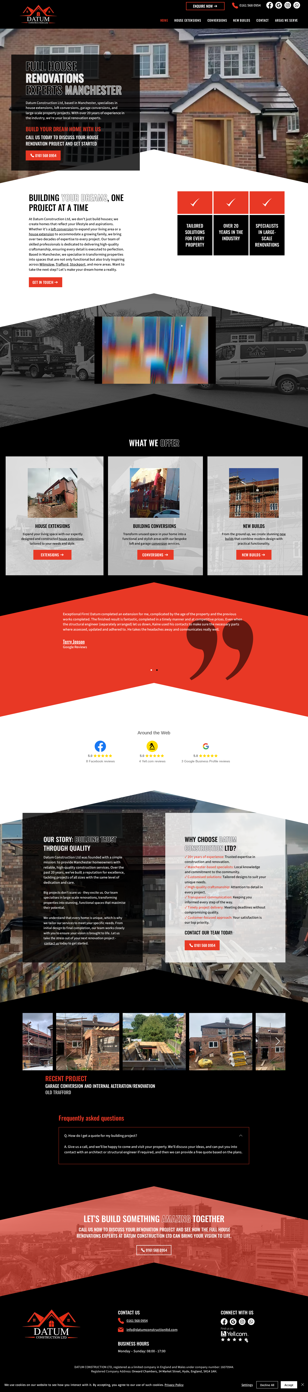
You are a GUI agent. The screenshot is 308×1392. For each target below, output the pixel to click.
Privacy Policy (174, 1385)
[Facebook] (269, 5)
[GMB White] (278, 5)
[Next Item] (277, 1041)
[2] (157, 670)
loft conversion (62, 229)
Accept (289, 1385)
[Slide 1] (151, 670)
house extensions (71, 538)
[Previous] (54, 640)
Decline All (267, 1385)
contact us (51, 943)
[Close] (302, 1384)
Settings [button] (247, 1385)
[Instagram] (287, 5)
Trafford (62, 264)
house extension (41, 234)
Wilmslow (46, 264)
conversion (159, 543)
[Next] (253, 640)
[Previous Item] (30, 1041)
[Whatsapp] (296, 5)
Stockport (77, 264)
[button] (205, 6)
